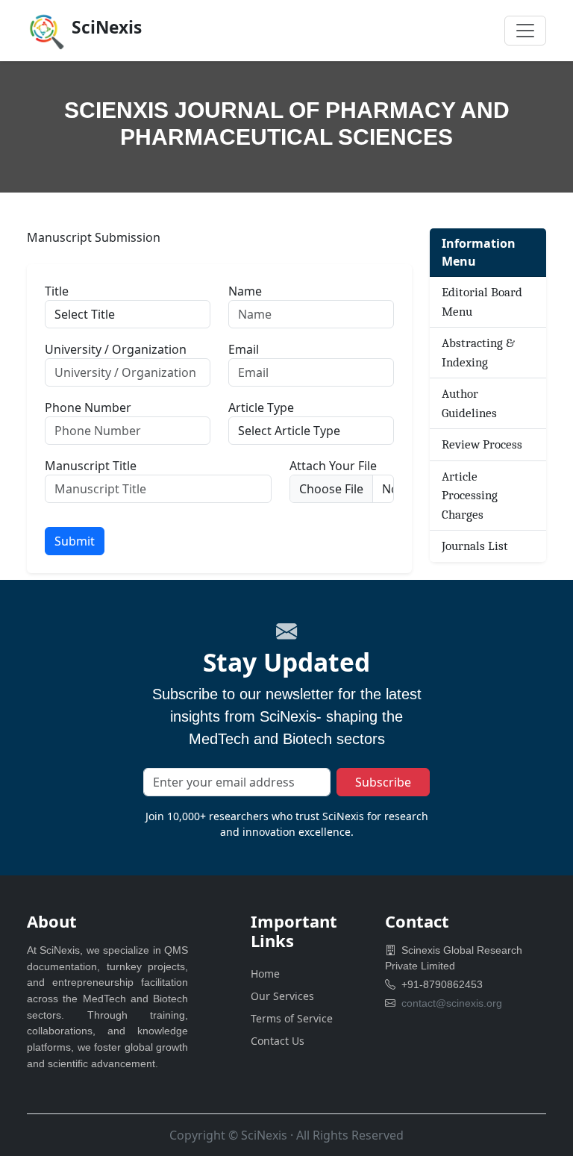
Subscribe (383, 782)
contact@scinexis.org (451, 1003)
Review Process (482, 444)
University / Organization (116, 349)
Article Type (261, 407)
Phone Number (88, 407)
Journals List (475, 546)
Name (245, 291)
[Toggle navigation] (525, 31)
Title (57, 291)
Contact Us (277, 1041)
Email (243, 349)
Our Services (282, 996)
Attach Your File (333, 465)
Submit (74, 541)
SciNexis (264, 1135)
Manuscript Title (91, 465)
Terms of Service (292, 1018)
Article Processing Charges (470, 495)
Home (265, 973)
